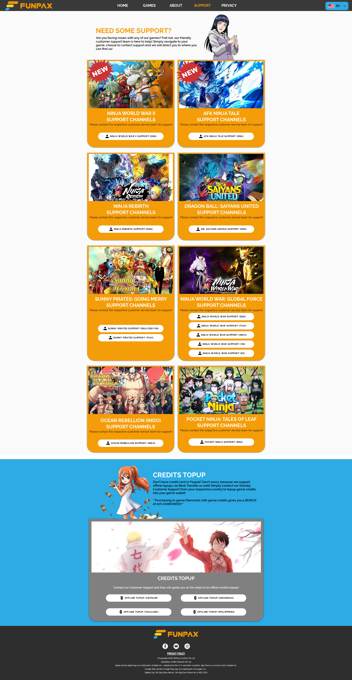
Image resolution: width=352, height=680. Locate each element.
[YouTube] (176, 646)
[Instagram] (187, 646)
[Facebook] (165, 646)
